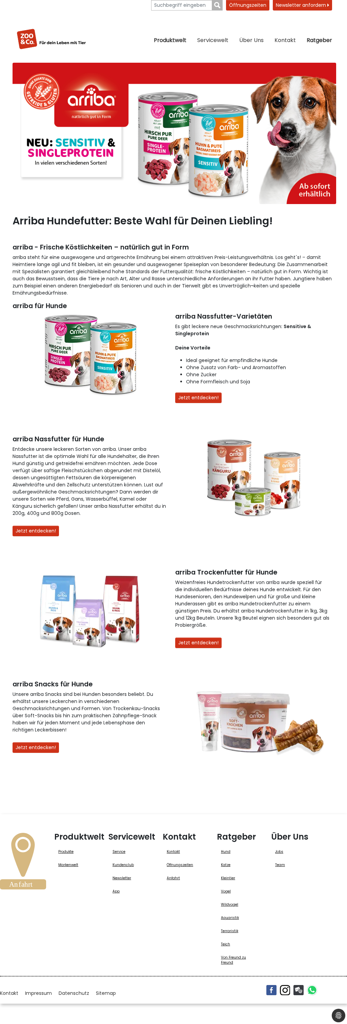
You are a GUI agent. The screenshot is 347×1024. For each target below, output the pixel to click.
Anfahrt (173, 878)
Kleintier (228, 878)
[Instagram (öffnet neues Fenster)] (285, 990)
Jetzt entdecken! (198, 397)
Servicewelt (212, 40)
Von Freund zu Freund (233, 960)
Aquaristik (230, 917)
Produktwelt (170, 40)
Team (280, 864)
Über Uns (251, 40)
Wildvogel (229, 904)
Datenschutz (74, 993)
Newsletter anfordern (301, 5)
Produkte (66, 851)
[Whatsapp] (312, 990)
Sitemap (106, 993)
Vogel (226, 891)
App (116, 891)
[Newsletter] (298, 990)
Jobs (279, 851)
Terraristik (229, 930)
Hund (225, 851)
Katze (225, 864)
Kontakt (285, 40)
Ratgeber (319, 40)
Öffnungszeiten (247, 5)
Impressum (38, 993)
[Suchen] (217, 5)
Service (119, 851)
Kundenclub (123, 864)
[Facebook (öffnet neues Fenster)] (271, 990)
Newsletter (122, 878)
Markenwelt (68, 864)
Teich (225, 944)
